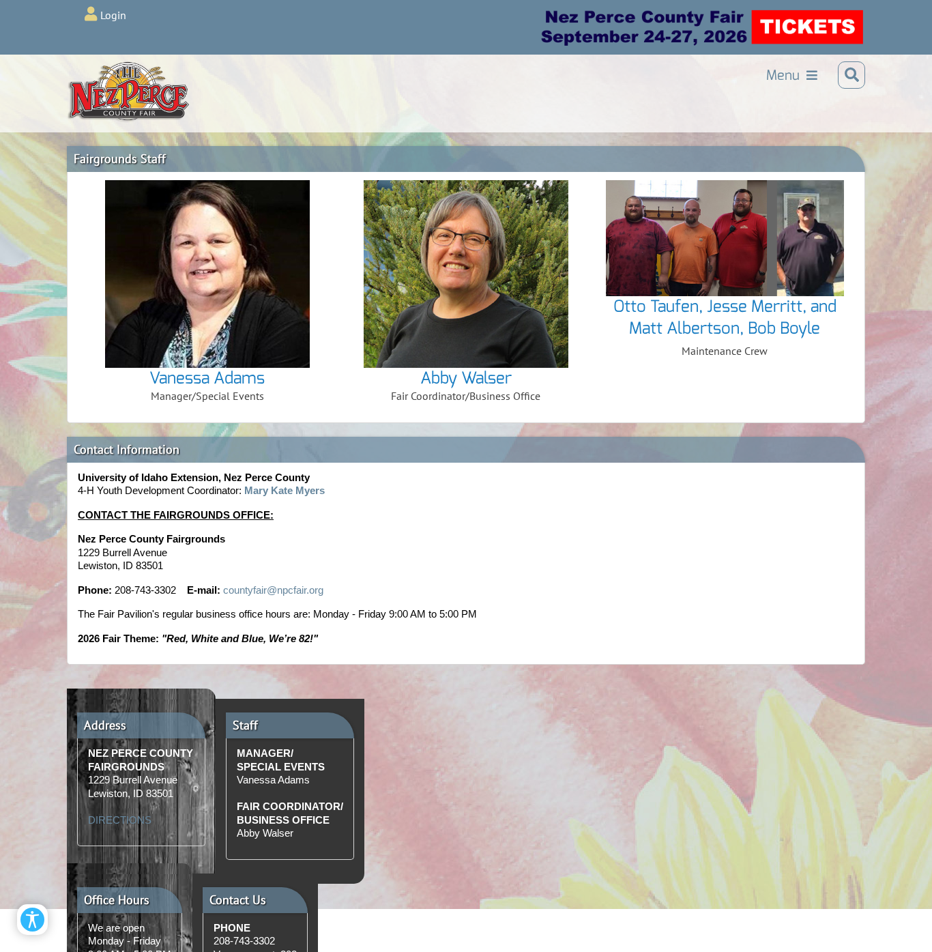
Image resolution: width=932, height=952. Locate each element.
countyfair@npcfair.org (273, 590)
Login (113, 15)
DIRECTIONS (119, 820)
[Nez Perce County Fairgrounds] (100, 75)
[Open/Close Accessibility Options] (32, 920)
